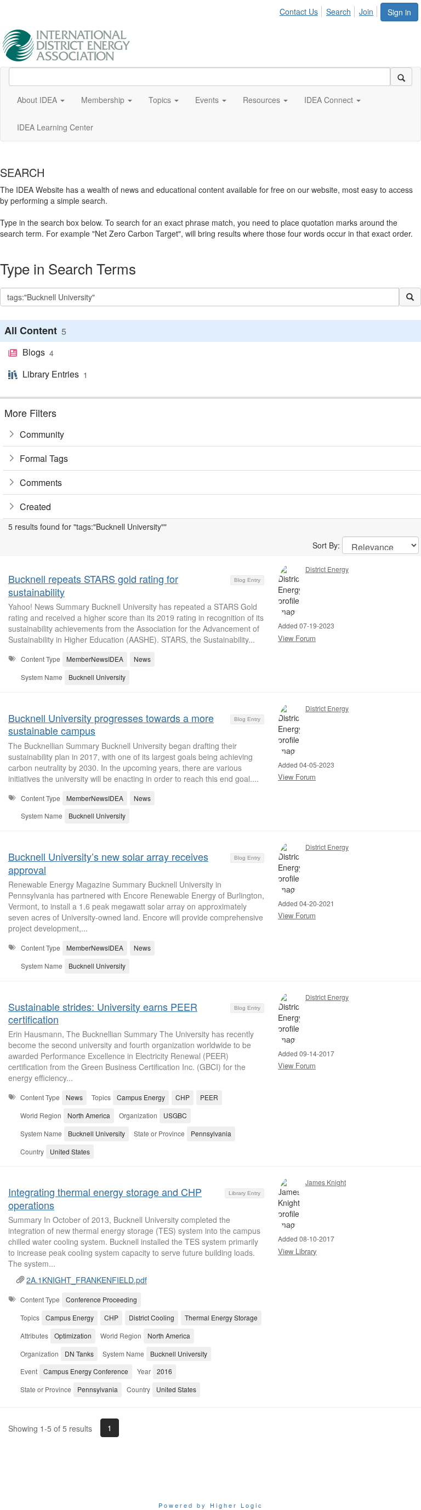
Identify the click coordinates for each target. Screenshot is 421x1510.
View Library (297, 1251)
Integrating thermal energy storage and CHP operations (105, 1198)
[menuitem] (301, 10)
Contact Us (299, 11)
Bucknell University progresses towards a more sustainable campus (111, 724)
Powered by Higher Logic (210, 1505)
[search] (401, 76)
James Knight (325, 1182)
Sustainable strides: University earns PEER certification (102, 1012)
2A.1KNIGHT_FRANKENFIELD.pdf (86, 1279)
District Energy (327, 569)
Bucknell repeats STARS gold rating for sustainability (93, 584)
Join (366, 11)
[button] (41, 99)
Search (338, 11)
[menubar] (329, 10)
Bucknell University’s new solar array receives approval (108, 862)
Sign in (399, 12)
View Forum (297, 638)
